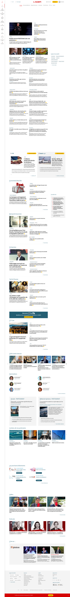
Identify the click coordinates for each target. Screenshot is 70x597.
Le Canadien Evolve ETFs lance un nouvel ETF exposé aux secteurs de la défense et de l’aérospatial (38, 332)
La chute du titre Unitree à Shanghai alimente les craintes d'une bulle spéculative (37, 265)
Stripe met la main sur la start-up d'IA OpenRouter (38, 297)
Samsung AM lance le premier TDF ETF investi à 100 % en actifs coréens (38, 345)
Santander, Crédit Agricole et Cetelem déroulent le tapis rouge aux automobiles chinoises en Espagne (39, 233)
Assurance (11, 118)
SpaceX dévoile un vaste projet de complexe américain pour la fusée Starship (38, 92)
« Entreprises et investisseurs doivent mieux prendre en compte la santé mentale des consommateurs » (58, 367)
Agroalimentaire (38, 55)
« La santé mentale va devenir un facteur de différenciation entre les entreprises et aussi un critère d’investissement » (15, 367)
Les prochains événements (17, 466)
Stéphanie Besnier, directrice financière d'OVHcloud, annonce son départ (17, 111)
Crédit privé (11, 228)
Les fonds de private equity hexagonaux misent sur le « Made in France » (37, 120)
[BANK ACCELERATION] (32, 469)
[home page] (37, 1)
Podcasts (12, 519)
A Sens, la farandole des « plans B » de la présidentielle (43, 556)
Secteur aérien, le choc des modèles (57, 159)
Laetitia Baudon (46, 389)
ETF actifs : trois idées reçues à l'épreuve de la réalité (18, 129)
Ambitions (15, 578)
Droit (10, 55)
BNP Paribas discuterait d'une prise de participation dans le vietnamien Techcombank (17, 102)
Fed (35, 23)
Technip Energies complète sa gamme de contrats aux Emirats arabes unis (38, 111)
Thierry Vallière (17, 389)
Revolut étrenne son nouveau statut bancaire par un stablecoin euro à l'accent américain (40, 32)
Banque (35, 37)
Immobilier (32, 237)
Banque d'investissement (60, 56)
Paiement (31, 216)
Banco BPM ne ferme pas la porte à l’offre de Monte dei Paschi (40, 40)
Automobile (53, 56)
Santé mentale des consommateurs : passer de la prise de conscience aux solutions (37, 80)
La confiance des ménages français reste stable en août (38, 185)
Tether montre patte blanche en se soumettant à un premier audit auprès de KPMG (39, 304)
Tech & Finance (13, 279)
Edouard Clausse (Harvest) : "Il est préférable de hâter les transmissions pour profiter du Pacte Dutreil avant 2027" (17, 510)
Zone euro (31, 189)
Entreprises (12, 247)
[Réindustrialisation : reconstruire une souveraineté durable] (30, 359)
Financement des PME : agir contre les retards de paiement (17, 80)
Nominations (12, 109)
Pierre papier (32, 222)
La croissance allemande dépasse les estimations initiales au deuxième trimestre (37, 192)
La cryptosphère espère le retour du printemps (37, 284)
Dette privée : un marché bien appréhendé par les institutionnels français (21, 402)
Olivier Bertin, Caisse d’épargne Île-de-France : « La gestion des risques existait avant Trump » (36, 510)
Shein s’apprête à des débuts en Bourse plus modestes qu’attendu (38, 271)
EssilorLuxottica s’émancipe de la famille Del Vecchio (38, 252)
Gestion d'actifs (12, 68)
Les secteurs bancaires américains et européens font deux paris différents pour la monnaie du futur (39, 291)
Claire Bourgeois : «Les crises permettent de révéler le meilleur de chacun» (37, 533)
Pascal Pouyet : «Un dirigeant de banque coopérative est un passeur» (18, 533)
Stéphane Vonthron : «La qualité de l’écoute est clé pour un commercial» (55, 533)
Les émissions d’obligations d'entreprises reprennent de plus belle (58, 212)
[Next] (66, 364)
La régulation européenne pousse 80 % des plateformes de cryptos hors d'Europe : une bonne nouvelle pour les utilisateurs (38, 130)
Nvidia (11, 36)
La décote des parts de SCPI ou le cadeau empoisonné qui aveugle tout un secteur (38, 225)
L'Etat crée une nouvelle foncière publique (37, 239)
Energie (31, 109)
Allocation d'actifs (54, 63)
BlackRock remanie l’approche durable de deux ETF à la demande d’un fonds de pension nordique (39, 339)
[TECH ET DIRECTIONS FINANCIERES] (12, 469)
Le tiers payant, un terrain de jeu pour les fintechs (18, 120)
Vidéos (11, 494)
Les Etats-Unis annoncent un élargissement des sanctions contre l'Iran (38, 205)
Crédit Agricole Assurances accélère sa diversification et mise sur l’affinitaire (58, 199)
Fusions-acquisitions (13, 99)
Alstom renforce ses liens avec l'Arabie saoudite (38, 258)
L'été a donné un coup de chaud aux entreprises (37, 219)
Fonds (30, 118)
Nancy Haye (45, 383)
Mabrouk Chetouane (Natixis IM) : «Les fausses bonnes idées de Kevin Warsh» (37, 101)
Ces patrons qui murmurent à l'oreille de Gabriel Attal (57, 556)
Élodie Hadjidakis (17, 383)
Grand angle (54, 157)
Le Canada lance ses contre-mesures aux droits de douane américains (38, 70)
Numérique (24, 55)
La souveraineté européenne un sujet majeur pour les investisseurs (51, 402)
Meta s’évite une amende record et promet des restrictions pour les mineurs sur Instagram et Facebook (30, 556)
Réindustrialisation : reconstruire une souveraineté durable (30, 366)
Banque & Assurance (15, 214)
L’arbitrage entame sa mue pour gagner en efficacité (58, 215)
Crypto (11, 293)
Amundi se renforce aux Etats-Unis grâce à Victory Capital (18, 70)
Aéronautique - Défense (33, 89)
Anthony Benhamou (46, 377)
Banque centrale (12, 89)
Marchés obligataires (13, 195)
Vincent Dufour (17, 377)
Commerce (31, 68)
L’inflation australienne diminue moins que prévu (18, 92)
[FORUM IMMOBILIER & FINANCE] (12, 477)
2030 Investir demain (54, 59)
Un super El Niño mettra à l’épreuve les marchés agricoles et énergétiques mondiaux (58, 208)
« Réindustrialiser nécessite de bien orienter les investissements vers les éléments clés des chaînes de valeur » (44, 368)
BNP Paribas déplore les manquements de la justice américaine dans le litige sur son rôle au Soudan (58, 203)
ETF (10, 334)
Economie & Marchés (15, 180)
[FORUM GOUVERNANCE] (32, 477)
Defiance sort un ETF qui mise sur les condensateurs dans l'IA (37, 325)
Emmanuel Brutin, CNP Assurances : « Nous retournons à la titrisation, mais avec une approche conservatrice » (55, 510)
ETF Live (11, 320)
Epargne (31, 183)
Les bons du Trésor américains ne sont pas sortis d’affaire (38, 199)
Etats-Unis (31, 202)
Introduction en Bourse (33, 269)
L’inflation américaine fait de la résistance (40, 25)
